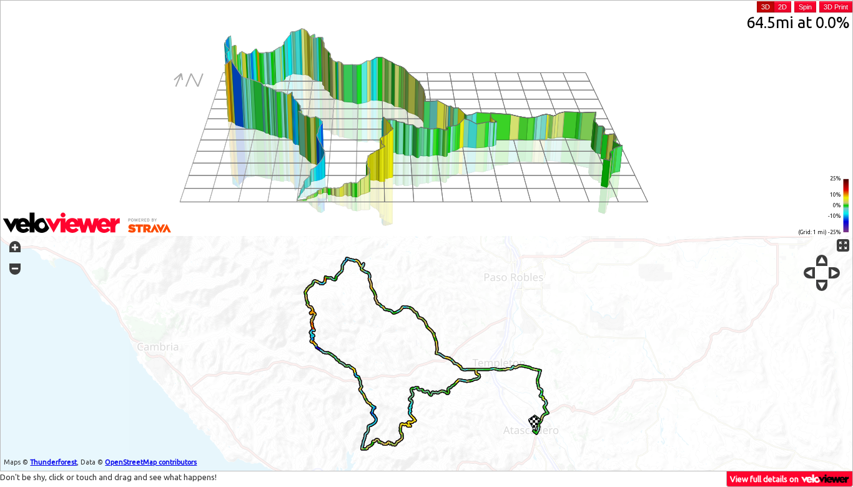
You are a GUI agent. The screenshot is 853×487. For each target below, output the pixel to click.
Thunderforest (53, 462)
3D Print (836, 7)
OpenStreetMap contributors (151, 462)
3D (765, 7)
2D (782, 7)
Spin (805, 7)
